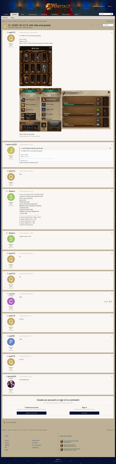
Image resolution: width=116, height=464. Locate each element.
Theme (58, 459)
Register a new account (31, 413)
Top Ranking (54, 14)
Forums (14, 14)
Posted (26, 32)
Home (6, 14)
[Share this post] (111, 32)
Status (6, 450)
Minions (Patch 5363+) (69, 445)
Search (12, 17)
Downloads (35, 442)
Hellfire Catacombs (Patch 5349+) (72, 449)
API (6, 447)
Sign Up (109, 6)
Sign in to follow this (97, 25)
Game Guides (66, 14)
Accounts (30, 27)
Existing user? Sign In (98, 6)
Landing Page (35, 447)
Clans (22, 14)
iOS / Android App (36, 445)
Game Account (33, 14)
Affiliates (7, 445)
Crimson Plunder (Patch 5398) (71, 441)
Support (7, 442)
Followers (106, 25)
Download (44, 14)
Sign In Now (84, 413)
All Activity (5, 17)
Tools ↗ (77, 14)
